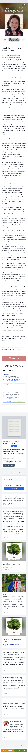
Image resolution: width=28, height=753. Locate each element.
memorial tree (18, 347)
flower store (17, 349)
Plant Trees (20, 384)
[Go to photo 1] (13, 591)
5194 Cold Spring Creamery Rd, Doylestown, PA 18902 (13, 381)
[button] (14, 551)
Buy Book (14, 446)
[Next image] (25, 583)
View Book (6, 446)
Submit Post (14, 488)
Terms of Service (18, 747)
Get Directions (8, 384)
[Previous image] (3, 583)
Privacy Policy (10, 747)
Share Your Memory (8, 465)
